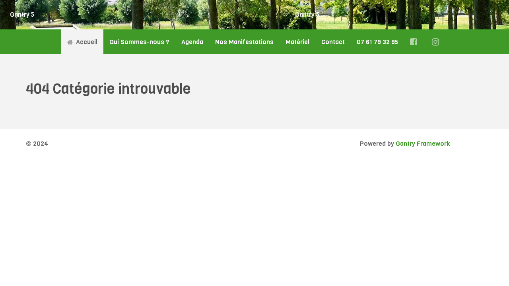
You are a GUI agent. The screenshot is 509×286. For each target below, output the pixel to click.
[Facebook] (415, 41)
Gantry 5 (22, 14)
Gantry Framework (423, 143)
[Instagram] (437, 41)
